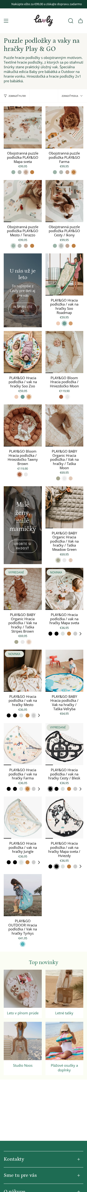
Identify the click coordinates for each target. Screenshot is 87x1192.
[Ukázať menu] (6, 21)
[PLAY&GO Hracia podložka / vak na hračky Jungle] (23, 817)
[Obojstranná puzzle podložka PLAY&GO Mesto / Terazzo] (23, 201)
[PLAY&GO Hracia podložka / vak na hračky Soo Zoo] (23, 352)
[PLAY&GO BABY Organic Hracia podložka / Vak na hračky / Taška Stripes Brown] (23, 589)
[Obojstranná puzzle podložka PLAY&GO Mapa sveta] (23, 127)
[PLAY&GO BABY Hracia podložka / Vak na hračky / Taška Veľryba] (64, 671)
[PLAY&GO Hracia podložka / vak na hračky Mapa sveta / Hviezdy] (64, 817)
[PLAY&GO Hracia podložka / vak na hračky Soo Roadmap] (64, 274)
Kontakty (14, 1159)
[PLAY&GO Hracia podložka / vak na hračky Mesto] (23, 671)
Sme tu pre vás (20, 1175)
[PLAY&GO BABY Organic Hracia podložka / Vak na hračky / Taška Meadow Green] (64, 507)
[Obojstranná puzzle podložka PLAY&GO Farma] (64, 127)
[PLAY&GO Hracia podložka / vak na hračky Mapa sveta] (64, 589)
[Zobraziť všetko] (82, 634)
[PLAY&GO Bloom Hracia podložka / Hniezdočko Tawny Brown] (23, 425)
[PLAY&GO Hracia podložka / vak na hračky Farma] (23, 744)
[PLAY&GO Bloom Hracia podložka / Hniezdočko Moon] (64, 352)
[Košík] (80, 21)
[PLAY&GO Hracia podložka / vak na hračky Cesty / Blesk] (64, 744)
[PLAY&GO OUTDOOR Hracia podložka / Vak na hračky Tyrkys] (23, 895)
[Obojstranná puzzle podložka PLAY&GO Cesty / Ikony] (64, 201)
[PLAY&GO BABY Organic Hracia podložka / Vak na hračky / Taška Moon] (64, 425)
